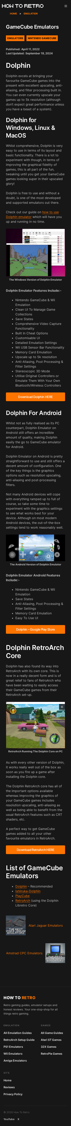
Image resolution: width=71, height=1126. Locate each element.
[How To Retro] (22, 6)
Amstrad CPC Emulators (24, 953)
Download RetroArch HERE (35, 850)
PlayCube (22, 896)
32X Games (48, 1046)
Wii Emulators (13, 1053)
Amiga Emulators (15, 1060)
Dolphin (21, 886)
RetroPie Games (51, 1053)
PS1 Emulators (13, 1046)
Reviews (9, 1087)
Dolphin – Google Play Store (35, 629)
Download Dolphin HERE (35, 397)
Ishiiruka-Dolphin (27, 891)
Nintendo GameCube (42, 38)
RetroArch (22, 900)
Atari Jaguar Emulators (46, 925)
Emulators (15, 38)
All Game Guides (52, 1033)
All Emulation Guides (18, 1033)
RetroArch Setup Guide (19, 1039)
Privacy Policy (13, 1094)
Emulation (31, 13)
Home (13, 13)
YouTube (9, 1119)
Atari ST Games (51, 1039)
